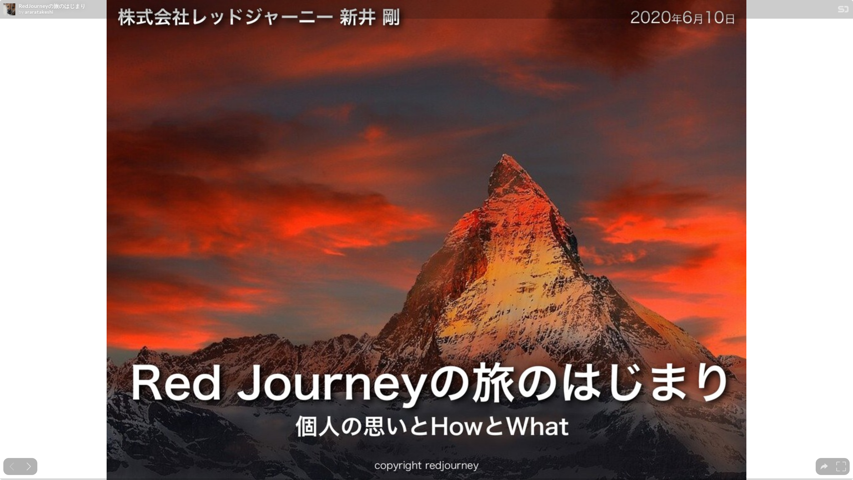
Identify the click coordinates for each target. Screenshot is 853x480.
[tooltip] (824, 466)
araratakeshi (39, 12)
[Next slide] (28, 466)
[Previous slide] (11, 466)
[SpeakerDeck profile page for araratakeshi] (9, 9)
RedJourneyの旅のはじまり (52, 6)
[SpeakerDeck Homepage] (843, 10)
